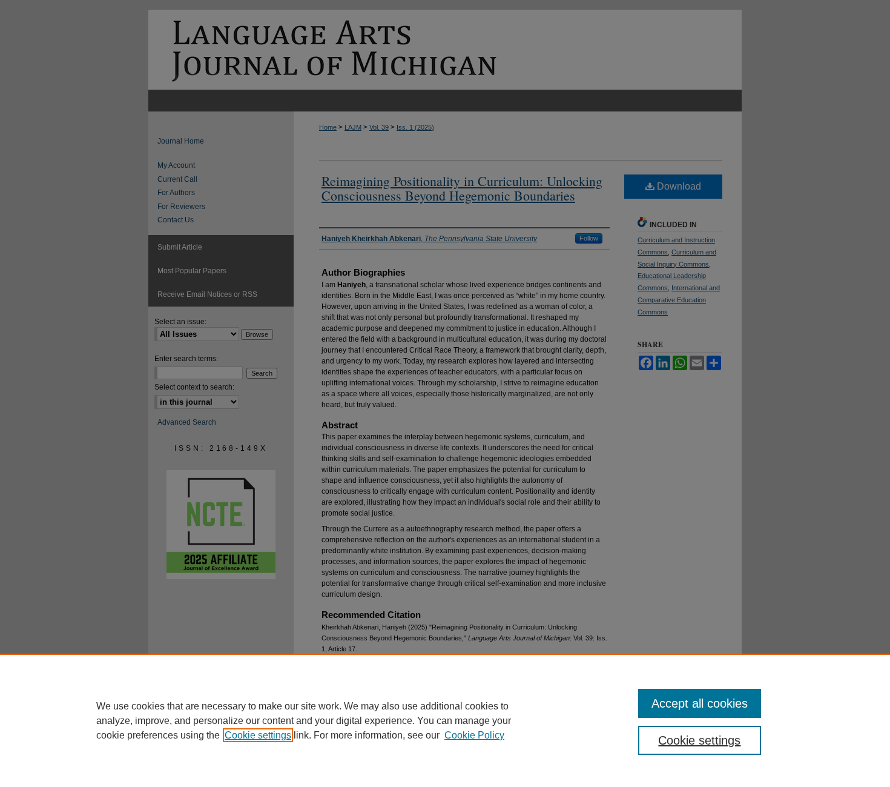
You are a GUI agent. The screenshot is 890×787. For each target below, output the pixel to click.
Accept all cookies (699, 703)
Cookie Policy (474, 735)
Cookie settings (258, 735)
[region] (445, 720)
